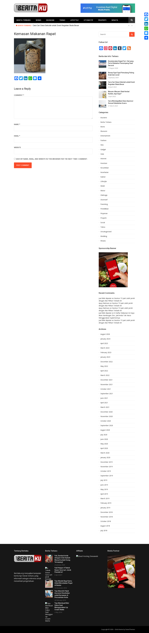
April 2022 (104, 371)
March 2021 (104, 407)
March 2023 (104, 348)
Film (102, 145)
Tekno (62, 20)
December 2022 (106, 362)
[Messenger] (146, 33)
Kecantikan (104, 168)
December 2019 (106, 462)
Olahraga (103, 195)
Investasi (103, 163)
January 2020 (105, 457)
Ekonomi (50, 20)
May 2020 (104, 444)
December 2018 (106, 512)
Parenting (104, 204)
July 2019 (103, 480)
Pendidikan (104, 209)
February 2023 (105, 352)
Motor (102, 191)
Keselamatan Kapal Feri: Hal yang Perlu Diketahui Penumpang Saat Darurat (121, 63)
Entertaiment (105, 136)
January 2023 (105, 357)
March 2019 (104, 498)
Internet (103, 159)
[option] (83, 25)
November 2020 (106, 416)
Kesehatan (104, 172)
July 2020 (103, 435)
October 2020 (105, 421)
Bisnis (38, 20)
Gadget (103, 149)
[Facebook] (146, 14)
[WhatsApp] (146, 28)
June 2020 (104, 439)
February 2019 (105, 503)
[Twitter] (146, 19)
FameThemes (130, 629)
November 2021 (106, 384)
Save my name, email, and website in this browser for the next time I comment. (52, 159)
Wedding (103, 236)
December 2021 (106, 380)
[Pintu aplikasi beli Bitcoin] (108, 12)
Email (17, 136)
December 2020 (106, 412)
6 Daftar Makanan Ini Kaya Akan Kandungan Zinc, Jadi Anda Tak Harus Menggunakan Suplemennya (116, 315)
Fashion (103, 140)
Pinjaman (104, 213)
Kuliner (103, 177)
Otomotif (88, 20)
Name (17, 124)
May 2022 (104, 366)
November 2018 (106, 517)
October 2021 (105, 389)
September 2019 (106, 476)
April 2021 (104, 403)
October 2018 (105, 521)
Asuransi (103, 118)
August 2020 (105, 430)
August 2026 (105, 334)
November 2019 (106, 467)
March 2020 (104, 453)
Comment (19, 95)
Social (102, 222)
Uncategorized (105, 232)
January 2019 (105, 508)
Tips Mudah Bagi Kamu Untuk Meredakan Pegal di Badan (63, 583)
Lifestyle (74, 20)
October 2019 (105, 471)
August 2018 (105, 526)
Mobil (102, 186)
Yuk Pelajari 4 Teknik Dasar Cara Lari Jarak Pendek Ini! (62, 570)
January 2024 (105, 339)
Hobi (102, 154)
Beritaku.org (19, 573)
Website (17, 147)
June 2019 (104, 485)
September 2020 (106, 425)
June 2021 (104, 398)
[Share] (146, 37)
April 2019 (104, 494)
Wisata (115, 20)
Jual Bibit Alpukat (105, 298)
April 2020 (104, 448)
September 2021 (106, 394)
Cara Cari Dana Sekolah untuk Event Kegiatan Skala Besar (56, 25)
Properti (102, 20)
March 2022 (104, 375)
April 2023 (104, 343)
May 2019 (104, 489)
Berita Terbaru (24, 20)
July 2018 (103, 530)
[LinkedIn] (146, 23)
